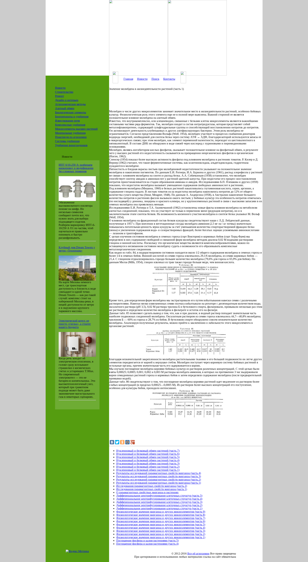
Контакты (169, 78)
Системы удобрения (67, 141)
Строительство (64, 91)
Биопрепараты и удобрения (71, 116)
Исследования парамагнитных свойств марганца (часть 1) (151, 489)
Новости (60, 87)
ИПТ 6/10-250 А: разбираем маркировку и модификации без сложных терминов (76, 168)
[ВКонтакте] (112, 442)
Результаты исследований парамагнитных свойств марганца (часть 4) (158, 473)
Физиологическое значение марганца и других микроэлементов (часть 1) (160, 537)
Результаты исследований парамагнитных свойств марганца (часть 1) (158, 482)
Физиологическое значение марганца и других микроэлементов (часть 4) (160, 527)
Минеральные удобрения (70, 132)
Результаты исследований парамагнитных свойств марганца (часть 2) (158, 479)
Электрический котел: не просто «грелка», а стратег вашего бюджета (75, 324)
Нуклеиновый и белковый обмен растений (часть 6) (147, 453)
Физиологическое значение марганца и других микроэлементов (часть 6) (160, 521)
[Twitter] (117, 442)
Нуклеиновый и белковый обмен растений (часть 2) (147, 466)
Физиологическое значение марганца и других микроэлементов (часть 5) (160, 524)
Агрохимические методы (70, 104)
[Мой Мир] (127, 442)
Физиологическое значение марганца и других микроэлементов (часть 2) (160, 534)
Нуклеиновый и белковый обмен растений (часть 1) (147, 469)
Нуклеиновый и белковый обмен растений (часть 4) (147, 460)
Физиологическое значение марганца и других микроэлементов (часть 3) (160, 530)
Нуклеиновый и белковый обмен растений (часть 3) (147, 463)
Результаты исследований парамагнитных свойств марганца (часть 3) (158, 476)
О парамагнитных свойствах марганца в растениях (147, 492)
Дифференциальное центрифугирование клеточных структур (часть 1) (159, 508)
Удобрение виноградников (71, 145)
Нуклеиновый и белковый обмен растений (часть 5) (147, 457)
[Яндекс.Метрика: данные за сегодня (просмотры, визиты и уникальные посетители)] (77, 551)
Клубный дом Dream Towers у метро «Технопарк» (77, 249)
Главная (128, 78)
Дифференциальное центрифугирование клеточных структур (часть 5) (159, 495)
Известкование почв (67, 120)
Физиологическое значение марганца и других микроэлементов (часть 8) (160, 514)
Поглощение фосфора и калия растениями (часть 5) (147, 540)
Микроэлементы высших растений (76, 128)
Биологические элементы (70, 112)
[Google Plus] (132, 442)
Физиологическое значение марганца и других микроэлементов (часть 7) (160, 518)
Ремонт (59, 96)
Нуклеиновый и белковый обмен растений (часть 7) (147, 450)
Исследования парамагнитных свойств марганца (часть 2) (151, 485)
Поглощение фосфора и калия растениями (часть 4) (147, 543)
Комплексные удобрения (70, 124)
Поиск (155, 78)
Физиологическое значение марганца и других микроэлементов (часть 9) (160, 511)
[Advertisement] (180, 102)
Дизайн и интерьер (66, 100)
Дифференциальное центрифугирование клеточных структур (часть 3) (159, 502)
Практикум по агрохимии (71, 137)
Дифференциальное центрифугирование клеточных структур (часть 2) (159, 505)
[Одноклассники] (122, 442)
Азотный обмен (64, 108)
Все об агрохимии (198, 553)
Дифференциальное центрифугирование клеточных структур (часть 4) (159, 498)
